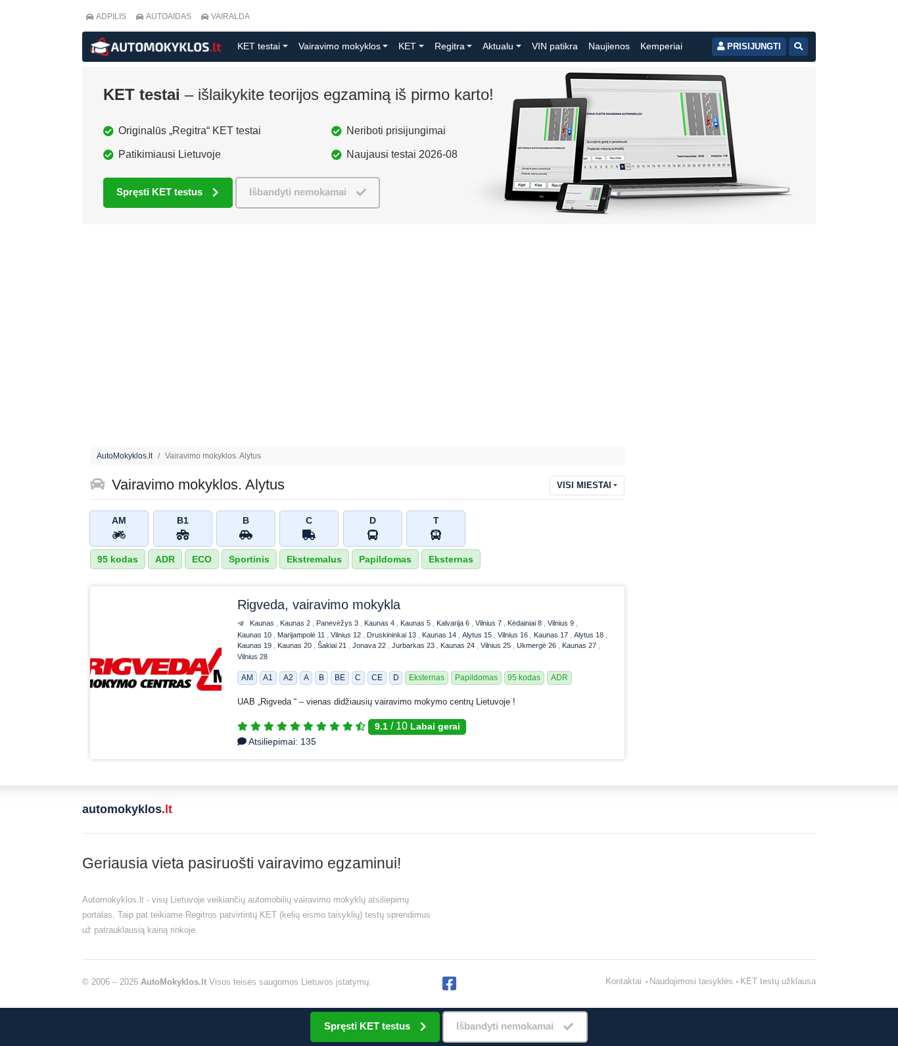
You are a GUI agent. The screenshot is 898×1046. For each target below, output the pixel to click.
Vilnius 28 (252, 656)
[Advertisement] (357, 339)
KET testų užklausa (778, 981)
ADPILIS (111, 16)
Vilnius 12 (347, 635)
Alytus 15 (478, 635)
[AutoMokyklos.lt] (156, 46)
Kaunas (263, 623)
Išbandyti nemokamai (297, 191)
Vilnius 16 (514, 635)
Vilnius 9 (562, 623)
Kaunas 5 (416, 623)
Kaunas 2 (296, 623)
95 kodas (117, 559)
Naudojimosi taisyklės (691, 981)
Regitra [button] (450, 46)
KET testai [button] (258, 46)
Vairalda (230, 16)
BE (340, 677)
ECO (202, 559)
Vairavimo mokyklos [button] (339, 46)
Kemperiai (661, 46)
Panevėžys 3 (338, 623)
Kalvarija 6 (454, 623)
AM (247, 677)
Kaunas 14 (440, 635)
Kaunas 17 (552, 635)
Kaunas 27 (580, 645)
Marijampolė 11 (302, 635)
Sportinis (249, 559)
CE (377, 677)
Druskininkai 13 (392, 635)
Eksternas (451, 559)
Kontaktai (623, 981)
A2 (288, 677)
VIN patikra (555, 46)
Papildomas (385, 559)
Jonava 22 (370, 645)
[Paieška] (798, 46)
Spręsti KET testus (159, 191)
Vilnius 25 (497, 645)
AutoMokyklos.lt (125, 456)
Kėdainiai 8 (526, 623)
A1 (268, 677)
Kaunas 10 (255, 635)
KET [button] (407, 46)
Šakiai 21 (333, 645)
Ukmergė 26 (537, 645)
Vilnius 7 (489, 623)
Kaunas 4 (380, 623)
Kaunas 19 (255, 645)
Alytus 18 (589, 635)
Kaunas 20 (295, 645)
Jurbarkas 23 (414, 645)
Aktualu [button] (498, 46)
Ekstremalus (314, 559)
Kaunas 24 (458, 645)
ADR (165, 559)
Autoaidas (168, 16)
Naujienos (609, 46)
